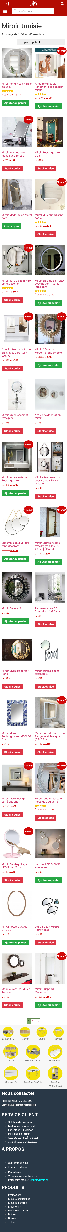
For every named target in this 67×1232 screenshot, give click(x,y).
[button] (5, 11)
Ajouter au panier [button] (48, 106)
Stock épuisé (12, 168)
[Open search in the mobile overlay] (33, 11)
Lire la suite (11, 226)
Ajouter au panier (15, 103)
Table (11, 1222)
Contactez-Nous (17, 1167)
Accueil (6, 17)
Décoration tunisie (22, 17)
